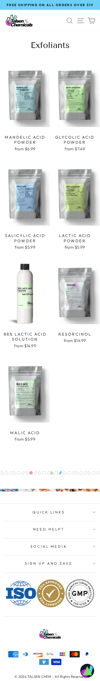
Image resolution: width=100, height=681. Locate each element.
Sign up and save (49, 563)
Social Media (48, 546)
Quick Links (49, 512)
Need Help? (48, 529)
